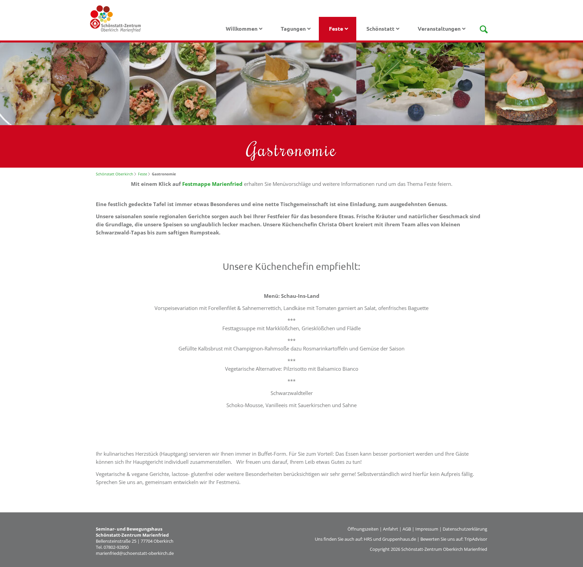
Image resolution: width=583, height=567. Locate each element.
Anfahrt (390, 529)
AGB (406, 529)
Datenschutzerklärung (465, 529)
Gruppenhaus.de (399, 539)
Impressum (426, 529)
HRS (368, 539)
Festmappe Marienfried (213, 183)
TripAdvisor (475, 539)
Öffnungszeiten (363, 529)
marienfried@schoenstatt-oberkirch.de (135, 553)
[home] (115, 18)
